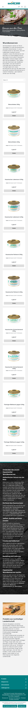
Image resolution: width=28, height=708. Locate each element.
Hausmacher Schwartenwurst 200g (14, 330)
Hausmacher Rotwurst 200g (14, 254)
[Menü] (2, 6)
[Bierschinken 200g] (14, 93)
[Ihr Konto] (22, 6)
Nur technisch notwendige (10, 706)
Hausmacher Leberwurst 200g (14, 179)
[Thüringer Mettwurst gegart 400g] (14, 430)
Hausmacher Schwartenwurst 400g (14, 367)
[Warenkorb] (25, 6)
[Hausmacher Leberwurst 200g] (14, 168)
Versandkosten (5, 694)
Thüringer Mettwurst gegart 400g (14, 442)
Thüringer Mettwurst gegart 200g (14, 404)
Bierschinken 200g (14, 104)
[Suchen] (18, 6)
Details (14, 115)
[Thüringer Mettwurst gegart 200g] (14, 393)
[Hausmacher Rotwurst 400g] (14, 280)
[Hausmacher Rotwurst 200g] (14, 243)
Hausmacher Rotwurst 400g (14, 292)
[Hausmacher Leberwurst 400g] (14, 205)
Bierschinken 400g (14, 142)
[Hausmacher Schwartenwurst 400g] (14, 355)
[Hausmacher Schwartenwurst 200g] (14, 318)
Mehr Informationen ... (19, 703)
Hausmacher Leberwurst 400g (14, 217)
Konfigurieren (22, 706)
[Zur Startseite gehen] (14, 3)
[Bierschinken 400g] (14, 130)
